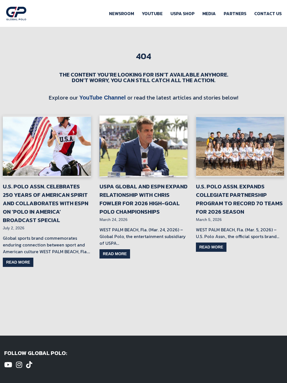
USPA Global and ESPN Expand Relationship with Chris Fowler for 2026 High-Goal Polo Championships (143, 199)
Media (209, 13)
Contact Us (268, 13)
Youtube (152, 13)
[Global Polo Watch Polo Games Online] (16, 13)
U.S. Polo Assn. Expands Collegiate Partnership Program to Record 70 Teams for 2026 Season (239, 199)
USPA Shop (182, 13)
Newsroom (121, 13)
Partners (235, 13)
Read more (18, 262)
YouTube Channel (102, 97)
